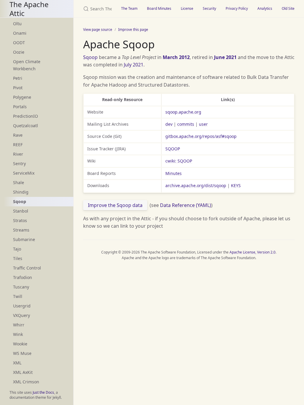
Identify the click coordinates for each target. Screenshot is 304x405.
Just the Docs (43, 392)
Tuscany (21, 287)
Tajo (17, 249)
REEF (18, 144)
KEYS (236, 185)
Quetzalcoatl (25, 125)
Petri (17, 78)
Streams (21, 230)
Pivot (18, 87)
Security (209, 8)
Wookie (20, 344)
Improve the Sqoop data (115, 205)
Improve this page (133, 29)
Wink (18, 334)
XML (17, 363)
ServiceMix (23, 173)
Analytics (264, 8)
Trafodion (22, 277)
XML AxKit (23, 372)
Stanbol (20, 211)
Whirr (18, 325)
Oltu (17, 23)
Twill (17, 296)
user (203, 124)
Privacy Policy (237, 8)
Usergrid (22, 306)
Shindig (20, 192)
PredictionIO (25, 116)
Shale (18, 182)
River (18, 154)
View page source (97, 29)
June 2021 (225, 57)
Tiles (17, 258)
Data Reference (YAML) (185, 205)
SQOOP (172, 149)
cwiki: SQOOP (178, 161)
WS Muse (22, 353)
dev (168, 124)
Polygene (22, 97)
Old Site (288, 8)
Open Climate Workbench (26, 65)
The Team (129, 8)
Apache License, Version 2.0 (252, 252)
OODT (19, 42)
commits (185, 124)
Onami (19, 33)
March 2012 (176, 57)
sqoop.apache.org (183, 112)
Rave (18, 135)
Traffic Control (27, 268)
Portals (20, 106)
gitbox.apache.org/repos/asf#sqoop (201, 136)
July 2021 (133, 64)
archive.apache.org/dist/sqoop (195, 185)
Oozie (18, 52)
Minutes (173, 173)
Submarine (24, 239)
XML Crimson (26, 382)
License (187, 8)
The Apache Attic (29, 8)
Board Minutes (159, 8)
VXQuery (21, 315)
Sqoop (90, 57)
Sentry (19, 163)
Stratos (20, 220)
